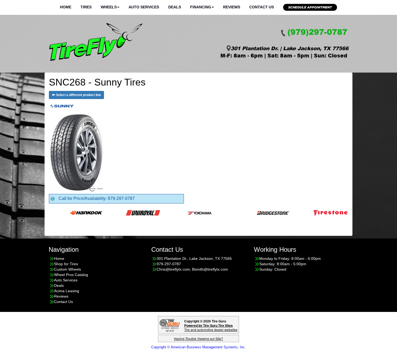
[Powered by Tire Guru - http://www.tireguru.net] (170, 325)
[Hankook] (76, 212)
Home (65, 7)
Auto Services (144, 7)
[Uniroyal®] (133, 212)
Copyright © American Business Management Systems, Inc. (198, 347)
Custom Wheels (67, 269)
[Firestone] (321, 212)
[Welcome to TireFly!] (96, 42)
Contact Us (261, 7)
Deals (174, 7)
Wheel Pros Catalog (71, 275)
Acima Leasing (66, 291)
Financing (200, 7)
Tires (86, 7)
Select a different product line (78, 95)
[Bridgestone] (264, 212)
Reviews (231, 7)
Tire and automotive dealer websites (210, 327)
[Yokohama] (190, 212)
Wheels (109, 7)
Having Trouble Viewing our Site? (198, 338)
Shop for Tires (66, 264)
